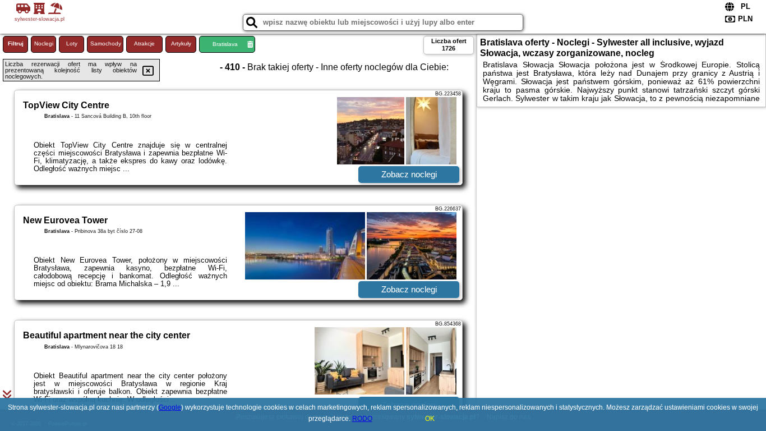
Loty (71, 43)
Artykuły (181, 43)
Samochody (105, 43)
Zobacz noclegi (409, 174)
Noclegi (43, 43)
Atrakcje (144, 43)
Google (170, 407)
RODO (362, 419)
